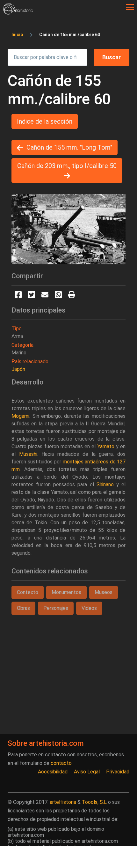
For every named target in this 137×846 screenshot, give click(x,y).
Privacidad (117, 772)
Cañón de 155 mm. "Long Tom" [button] (69, 147)
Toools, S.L (94, 802)
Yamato (105, 446)
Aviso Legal (87, 772)
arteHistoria (63, 802)
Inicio (17, 34)
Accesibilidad (53, 772)
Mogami (20, 416)
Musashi (28, 454)
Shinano (105, 484)
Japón (18, 369)
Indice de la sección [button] (44, 121)
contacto (61, 763)
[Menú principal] (130, 7)
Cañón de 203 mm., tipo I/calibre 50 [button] (67, 166)
